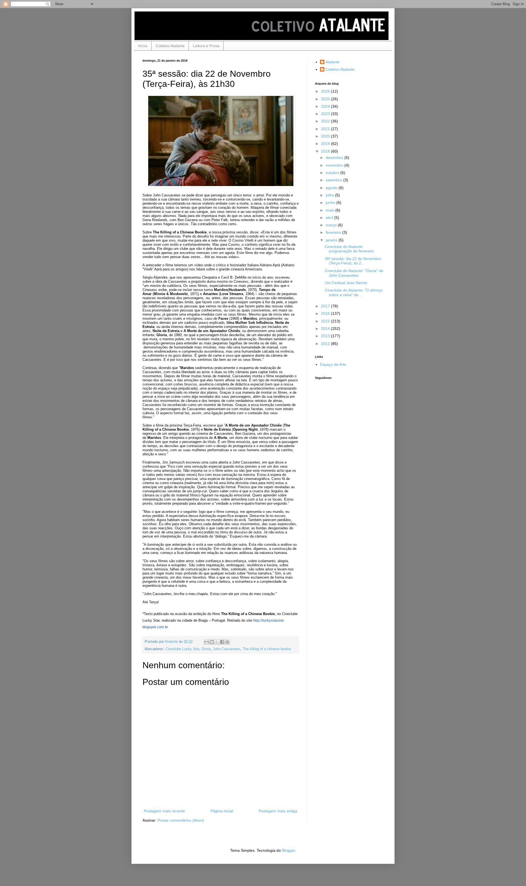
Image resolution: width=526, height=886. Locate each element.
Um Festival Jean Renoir (346, 283)
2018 (326, 151)
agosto (332, 187)
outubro (333, 172)
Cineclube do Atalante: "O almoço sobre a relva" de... (354, 292)
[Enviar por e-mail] (206, 642)
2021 (326, 129)
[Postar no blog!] (212, 642)
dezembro (335, 157)
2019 (326, 143)
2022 (326, 121)
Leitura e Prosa (206, 46)
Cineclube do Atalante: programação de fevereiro (349, 248)
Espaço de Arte (333, 364)
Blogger (288, 850)
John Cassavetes (227, 649)
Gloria (206, 649)
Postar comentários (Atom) (181, 820)
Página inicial (221, 811)
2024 (326, 106)
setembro (334, 180)
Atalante (332, 62)
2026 (326, 91)
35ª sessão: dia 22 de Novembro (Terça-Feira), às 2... (353, 260)
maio (330, 210)
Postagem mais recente (164, 811)
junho (331, 202)
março (332, 225)
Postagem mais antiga (278, 811)
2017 (326, 306)
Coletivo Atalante (170, 46)
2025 (326, 99)
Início (142, 46)
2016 (326, 313)
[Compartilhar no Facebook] (222, 642)
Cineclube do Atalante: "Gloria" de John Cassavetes (354, 273)
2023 (326, 114)
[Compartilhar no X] (217, 642)
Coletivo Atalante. (340, 69)
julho (330, 195)
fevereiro (334, 232)
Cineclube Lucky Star (182, 649)
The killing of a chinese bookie (267, 649)
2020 (326, 136)
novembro (335, 165)
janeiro (332, 240)
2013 (326, 336)
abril (330, 217)
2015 (326, 321)
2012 (326, 343)
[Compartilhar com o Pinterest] (227, 642)
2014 (326, 328)
